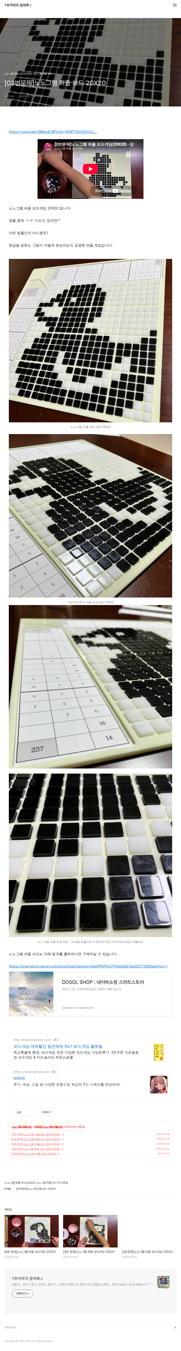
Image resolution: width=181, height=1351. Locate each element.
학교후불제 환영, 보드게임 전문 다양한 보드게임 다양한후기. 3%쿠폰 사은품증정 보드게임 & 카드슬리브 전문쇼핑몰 (76, 1054)
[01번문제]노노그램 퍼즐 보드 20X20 (33, 1153)
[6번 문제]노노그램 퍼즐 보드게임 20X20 (35, 1139)
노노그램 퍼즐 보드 (22, 1126)
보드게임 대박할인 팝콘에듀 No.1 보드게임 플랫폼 (57, 1046)
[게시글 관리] (31, 1112)
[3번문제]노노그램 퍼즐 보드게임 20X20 (35, 1148)
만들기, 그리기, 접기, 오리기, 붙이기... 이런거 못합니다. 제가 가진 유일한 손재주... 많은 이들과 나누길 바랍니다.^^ (81, 1284)
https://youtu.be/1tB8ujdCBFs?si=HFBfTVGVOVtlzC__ (53, 131)
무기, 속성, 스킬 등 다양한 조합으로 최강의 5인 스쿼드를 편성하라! (66, 1084)
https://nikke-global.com (31, 1072)
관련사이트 (10, 1327)
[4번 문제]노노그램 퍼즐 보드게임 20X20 (35, 1144)
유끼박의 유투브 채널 (16, 1342)
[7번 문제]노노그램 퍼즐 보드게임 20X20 (35, 1134)
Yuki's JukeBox (14, 1335)
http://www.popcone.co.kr (32, 1040)
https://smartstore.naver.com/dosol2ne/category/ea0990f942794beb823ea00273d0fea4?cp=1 (88, 966)
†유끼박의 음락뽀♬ (18, 5)
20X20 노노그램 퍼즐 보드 (48, 1126)
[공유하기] (25, 1112)
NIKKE (19, 1078)
